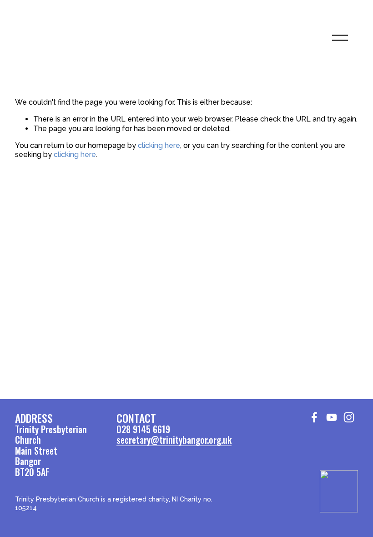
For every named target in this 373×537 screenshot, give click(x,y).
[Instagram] (348, 417)
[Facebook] (314, 417)
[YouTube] (331, 417)
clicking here (159, 145)
